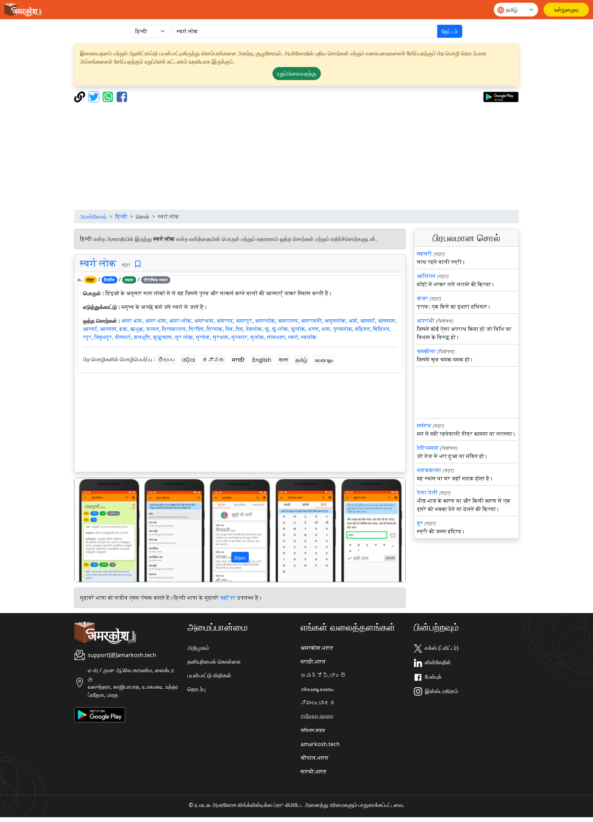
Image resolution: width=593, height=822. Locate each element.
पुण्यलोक (342, 329)
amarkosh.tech (320, 744)
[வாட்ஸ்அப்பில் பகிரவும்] (108, 96)
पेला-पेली (427, 492)
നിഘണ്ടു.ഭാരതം (317, 689)
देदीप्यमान (428, 448)
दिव (229, 329)
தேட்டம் (450, 31)
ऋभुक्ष (136, 329)
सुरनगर (239, 337)
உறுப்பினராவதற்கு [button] (296, 73)
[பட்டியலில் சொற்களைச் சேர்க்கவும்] (137, 264)
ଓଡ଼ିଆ (188, 360)
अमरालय (288, 320)
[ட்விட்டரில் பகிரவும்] (94, 96)
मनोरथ (424, 425)
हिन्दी (121, 216)
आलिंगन (426, 276)
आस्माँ (90, 329)
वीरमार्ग (123, 337)
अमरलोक (265, 320)
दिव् (239, 329)
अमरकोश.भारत (317, 648)
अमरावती (311, 320)
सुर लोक (184, 337)
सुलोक (257, 337)
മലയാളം (324, 360)
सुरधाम (221, 337)
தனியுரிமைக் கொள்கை (214, 661)
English (261, 360)
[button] (99, 530)
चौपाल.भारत (314, 758)
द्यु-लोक (280, 329)
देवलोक (254, 329)
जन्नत (152, 329)
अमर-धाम (155, 320)
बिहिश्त (381, 329)
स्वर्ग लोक (98, 262)
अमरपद (225, 320)
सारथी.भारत (313, 771)
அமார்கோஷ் (93, 216)
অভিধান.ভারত (313, 730)
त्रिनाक (215, 329)
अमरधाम (204, 320)
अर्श (353, 320)
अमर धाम (131, 320)
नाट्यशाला (429, 470)
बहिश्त (362, 329)
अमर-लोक (180, 320)
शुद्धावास (162, 337)
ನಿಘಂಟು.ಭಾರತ (318, 703)
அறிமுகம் (198, 648)
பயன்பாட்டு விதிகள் (209, 675)
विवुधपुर (103, 337)
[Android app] (99, 714)
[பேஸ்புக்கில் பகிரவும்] (121, 96)
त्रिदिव (196, 329)
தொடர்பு (196, 689)
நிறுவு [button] (240, 557)
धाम (326, 329)
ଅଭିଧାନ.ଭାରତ (317, 716)
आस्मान (108, 329)
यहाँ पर (228, 597)
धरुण (313, 329)
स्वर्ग (293, 337)
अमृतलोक (335, 320)
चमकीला (426, 351)
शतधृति (142, 337)
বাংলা (283, 360)
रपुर (87, 337)
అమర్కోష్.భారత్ (323, 675)
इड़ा (123, 329)
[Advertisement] (296, 156)
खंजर (422, 298)
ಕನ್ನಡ (213, 360)
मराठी (238, 360)
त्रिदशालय (174, 329)
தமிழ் (301, 360)
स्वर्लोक (309, 337)
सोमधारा (276, 337)
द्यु (267, 329)
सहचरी (424, 253)
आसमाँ (367, 320)
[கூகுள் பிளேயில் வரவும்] (501, 96)
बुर (420, 523)
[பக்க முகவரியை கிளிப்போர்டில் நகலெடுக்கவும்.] (80, 96)
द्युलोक (298, 329)
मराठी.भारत (313, 661)
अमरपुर (244, 320)
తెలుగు (166, 360)
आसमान (386, 320)
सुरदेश (203, 337)
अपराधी (425, 320)
